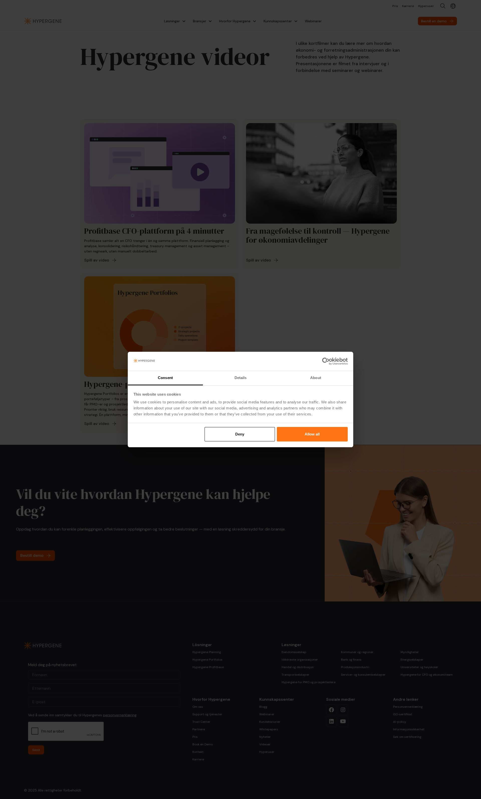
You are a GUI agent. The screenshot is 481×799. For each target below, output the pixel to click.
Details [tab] (240, 378)
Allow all (312, 434)
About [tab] (315, 378)
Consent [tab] (165, 378)
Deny (239, 434)
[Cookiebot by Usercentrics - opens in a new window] (326, 361)
